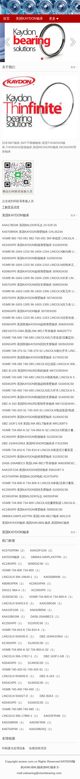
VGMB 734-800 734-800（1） (21, 570)
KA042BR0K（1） (41, 610)
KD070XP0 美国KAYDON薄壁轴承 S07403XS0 (32, 297)
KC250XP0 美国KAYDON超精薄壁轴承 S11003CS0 (35, 456)
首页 (6, 18)
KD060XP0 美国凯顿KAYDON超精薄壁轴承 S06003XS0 (38, 324)
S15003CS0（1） (39, 702)
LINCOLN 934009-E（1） (18, 676)
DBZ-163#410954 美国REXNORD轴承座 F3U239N (35, 443)
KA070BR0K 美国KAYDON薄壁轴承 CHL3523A (32, 231)
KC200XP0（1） (42, 590)
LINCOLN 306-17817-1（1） (21, 656)
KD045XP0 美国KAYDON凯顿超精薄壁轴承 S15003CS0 (38, 383)
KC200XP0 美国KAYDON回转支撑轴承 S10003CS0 (35, 489)
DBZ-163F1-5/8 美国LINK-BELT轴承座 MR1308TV (34, 423)
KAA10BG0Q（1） (41, 729)
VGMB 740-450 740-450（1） (21, 689)
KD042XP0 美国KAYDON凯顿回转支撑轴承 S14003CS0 (38, 397)
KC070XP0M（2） (14, 550)
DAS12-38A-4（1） (14, 590)
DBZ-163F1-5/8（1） (57, 656)
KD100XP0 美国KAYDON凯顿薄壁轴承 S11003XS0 (35, 245)
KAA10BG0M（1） (14, 616)
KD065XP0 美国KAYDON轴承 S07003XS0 (29, 311)
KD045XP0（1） (13, 702)
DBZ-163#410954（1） (55, 636)
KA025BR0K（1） (13, 722)
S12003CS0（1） (39, 643)
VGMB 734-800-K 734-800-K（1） (51, 596)
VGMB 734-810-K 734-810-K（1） (24, 629)
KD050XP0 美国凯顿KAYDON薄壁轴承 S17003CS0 (35, 357)
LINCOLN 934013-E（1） (18, 603)
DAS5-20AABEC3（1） (46, 616)
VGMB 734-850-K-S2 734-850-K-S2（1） (29, 649)
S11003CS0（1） (39, 623)
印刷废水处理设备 (13, 748)
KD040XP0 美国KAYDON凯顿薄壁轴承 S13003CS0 (35, 417)
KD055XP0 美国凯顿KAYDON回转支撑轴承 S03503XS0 (38, 344)
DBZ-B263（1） (50, 696)
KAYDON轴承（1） (14, 557)
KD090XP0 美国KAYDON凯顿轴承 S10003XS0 (32, 258)
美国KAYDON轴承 (29, 18)
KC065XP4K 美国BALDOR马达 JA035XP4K (30, 496)
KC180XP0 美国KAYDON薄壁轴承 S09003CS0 (32, 509)
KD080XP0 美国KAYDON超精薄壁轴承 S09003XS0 (35, 271)
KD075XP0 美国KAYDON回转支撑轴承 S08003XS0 (35, 284)
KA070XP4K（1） (13, 729)
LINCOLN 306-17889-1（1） (21, 715)
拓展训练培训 (37, 748)
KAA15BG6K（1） (51, 603)
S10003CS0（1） (13, 596)
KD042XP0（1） (13, 682)
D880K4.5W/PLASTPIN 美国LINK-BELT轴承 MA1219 (36, 516)
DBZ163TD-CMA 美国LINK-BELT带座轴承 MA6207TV (37, 331)
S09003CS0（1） (39, 563)
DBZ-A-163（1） (51, 676)
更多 (52, 18)
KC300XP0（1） (13, 643)
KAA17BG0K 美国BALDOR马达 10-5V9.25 (29, 225)
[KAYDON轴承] (40, 42)
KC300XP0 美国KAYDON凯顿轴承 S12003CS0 (32, 436)
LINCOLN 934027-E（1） (18, 696)
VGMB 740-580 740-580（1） (21, 709)
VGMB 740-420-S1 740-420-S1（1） (26, 669)
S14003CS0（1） (39, 682)
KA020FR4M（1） (56, 715)
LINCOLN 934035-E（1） (18, 636)
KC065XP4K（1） (41, 583)
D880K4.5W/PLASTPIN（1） (50, 557)
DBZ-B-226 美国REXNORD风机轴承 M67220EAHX (35, 370)
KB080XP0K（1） (13, 583)
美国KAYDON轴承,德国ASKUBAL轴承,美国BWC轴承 (35, 522)
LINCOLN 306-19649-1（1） (21, 577)
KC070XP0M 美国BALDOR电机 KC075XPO (30, 476)
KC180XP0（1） (13, 563)
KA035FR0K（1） (41, 722)
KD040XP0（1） (13, 662)
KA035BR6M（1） (56, 577)
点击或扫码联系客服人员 (18, 201)
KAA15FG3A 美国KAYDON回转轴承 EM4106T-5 (33, 469)
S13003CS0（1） (39, 662)
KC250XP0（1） (13, 623)
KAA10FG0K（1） (14, 610)
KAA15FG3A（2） (42, 550)
